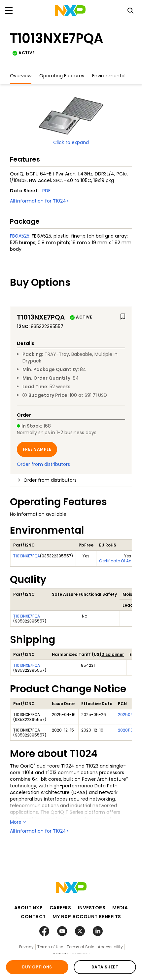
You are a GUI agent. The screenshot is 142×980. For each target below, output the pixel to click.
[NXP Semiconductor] (70, 10)
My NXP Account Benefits (87, 916)
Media (120, 907)
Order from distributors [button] (50, 480)
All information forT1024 (38, 201)
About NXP (28, 907)
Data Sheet (105, 967)
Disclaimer (112, 654)
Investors (92, 907)
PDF (46, 190)
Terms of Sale (80, 947)
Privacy (26, 947)
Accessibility (110, 947)
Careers (60, 907)
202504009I (130, 714)
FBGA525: (20, 236)
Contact (33, 916)
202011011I (127, 730)
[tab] (71, 480)
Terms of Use (50, 947)
